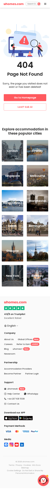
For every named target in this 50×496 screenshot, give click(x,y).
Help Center (13, 393)
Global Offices (28, 339)
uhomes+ (21, 348)
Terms (11, 465)
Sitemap (25, 467)
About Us (9, 339)
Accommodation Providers (18, 368)
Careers (8, 344)
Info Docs (36, 465)
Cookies (27, 465)
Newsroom (9, 353)
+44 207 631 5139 (16, 398)
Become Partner (12, 373)
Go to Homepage (25, 97)
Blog (6, 348)
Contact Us (13, 403)
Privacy (19, 465)
